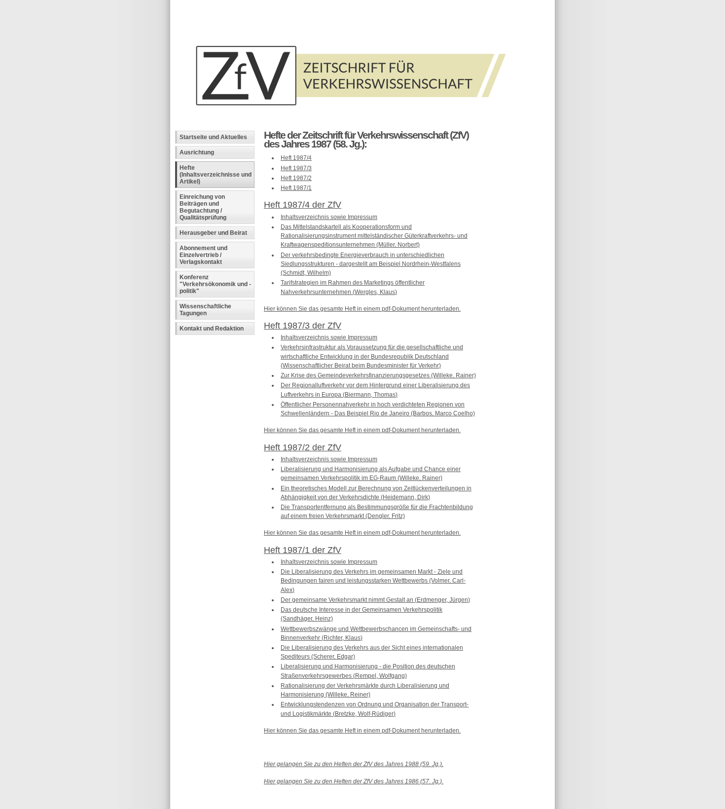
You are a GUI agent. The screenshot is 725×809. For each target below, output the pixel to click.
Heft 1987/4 (296, 157)
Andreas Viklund (317, 802)
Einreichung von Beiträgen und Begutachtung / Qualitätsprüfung (203, 207)
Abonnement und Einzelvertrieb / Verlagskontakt (203, 255)
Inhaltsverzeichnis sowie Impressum (329, 217)
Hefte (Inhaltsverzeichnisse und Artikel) (216, 174)
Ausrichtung (197, 152)
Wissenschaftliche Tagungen (205, 310)
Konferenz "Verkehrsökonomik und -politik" (215, 284)
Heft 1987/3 (296, 168)
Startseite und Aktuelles (213, 137)
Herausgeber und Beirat (213, 232)
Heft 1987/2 (296, 178)
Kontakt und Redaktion (212, 328)
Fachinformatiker (248, 802)
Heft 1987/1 (296, 187)
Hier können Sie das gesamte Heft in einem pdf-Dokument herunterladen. (362, 308)
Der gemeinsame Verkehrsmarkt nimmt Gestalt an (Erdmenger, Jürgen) (375, 599)
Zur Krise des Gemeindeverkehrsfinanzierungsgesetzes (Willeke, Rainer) (378, 375)
